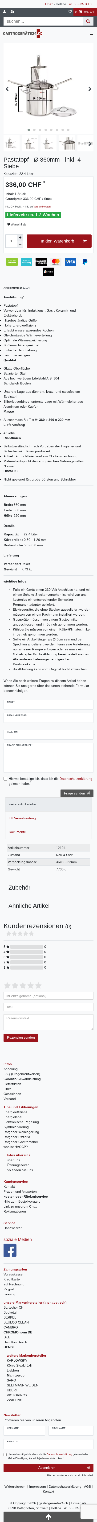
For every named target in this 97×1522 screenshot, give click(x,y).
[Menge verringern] (20, 244)
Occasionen (12, 1094)
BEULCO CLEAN (16, 1322)
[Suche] (88, 21)
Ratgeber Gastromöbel (21, 1142)
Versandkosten (42, 206)
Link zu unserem (20, 1206)
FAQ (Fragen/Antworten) (22, 1074)
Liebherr (13, 1370)
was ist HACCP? (16, 1147)
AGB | (88, 1486)
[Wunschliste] (70, 12)
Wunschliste (18, 224)
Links (7, 1089)
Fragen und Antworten (20, 1191)
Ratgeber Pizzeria (17, 1137)
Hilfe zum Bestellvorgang (22, 1201)
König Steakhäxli (19, 1365)
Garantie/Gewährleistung (22, 1079)
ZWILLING (15, 1400)
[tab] (48, 804)
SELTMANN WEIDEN (22, 1385)
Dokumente (17, 832)
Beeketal (10, 1312)
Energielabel (13, 1117)
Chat (49, 4)
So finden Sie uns (20, 1170)
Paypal (9, 1289)
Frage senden (74, 793)
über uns (13, 1160)
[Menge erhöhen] (20, 237)
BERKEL (10, 1317)
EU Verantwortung (22, 818)
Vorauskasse (13, 1274)
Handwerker (13, 1228)
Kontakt (9, 1186)
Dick (7, 1337)
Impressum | (39, 1486)
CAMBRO (11, 1327)
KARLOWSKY (17, 1360)
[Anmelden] (5, 12)
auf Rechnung (14, 1284)
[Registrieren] (13, 12)
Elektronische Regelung (21, 1122)
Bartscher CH (14, 1307)
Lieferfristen (12, 1084)
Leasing (9, 1294)
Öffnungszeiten (18, 1165)
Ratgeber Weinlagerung (21, 1132)
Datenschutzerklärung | (66, 1486)
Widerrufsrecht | (16, 1486)
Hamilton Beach (15, 1342)
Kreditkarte (12, 1279)
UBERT (12, 1390)
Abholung (11, 1069)
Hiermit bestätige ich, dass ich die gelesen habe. (50, 781)
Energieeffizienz (15, 1112)
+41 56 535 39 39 (80, 4)
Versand (10, 1099)
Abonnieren (47, 1467)
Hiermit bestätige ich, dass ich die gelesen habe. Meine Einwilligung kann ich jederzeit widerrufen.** (48, 1456)
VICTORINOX (17, 1395)
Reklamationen (15, 1211)
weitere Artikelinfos (22, 804)
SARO (11, 1380)
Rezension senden (21, 1037)
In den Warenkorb (57, 241)
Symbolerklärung (16, 1127)
